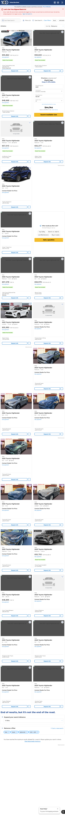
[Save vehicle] (30, 32)
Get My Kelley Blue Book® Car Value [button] (49, 104)
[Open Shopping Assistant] (63, 812)
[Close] (58, 809)
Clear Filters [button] (47, 20)
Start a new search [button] (57, 728)
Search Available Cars (49, 115)
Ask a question (48, 240)
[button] (55, 3)
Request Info (14, 71)
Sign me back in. (27, 14)
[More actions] (29, 71)
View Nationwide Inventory (33, 741)
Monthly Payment (39, 85)
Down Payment (39, 95)
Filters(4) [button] (28, 20)
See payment (5, 57)
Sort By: (48, 26)
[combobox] (11, 20)
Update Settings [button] (55, 109)
